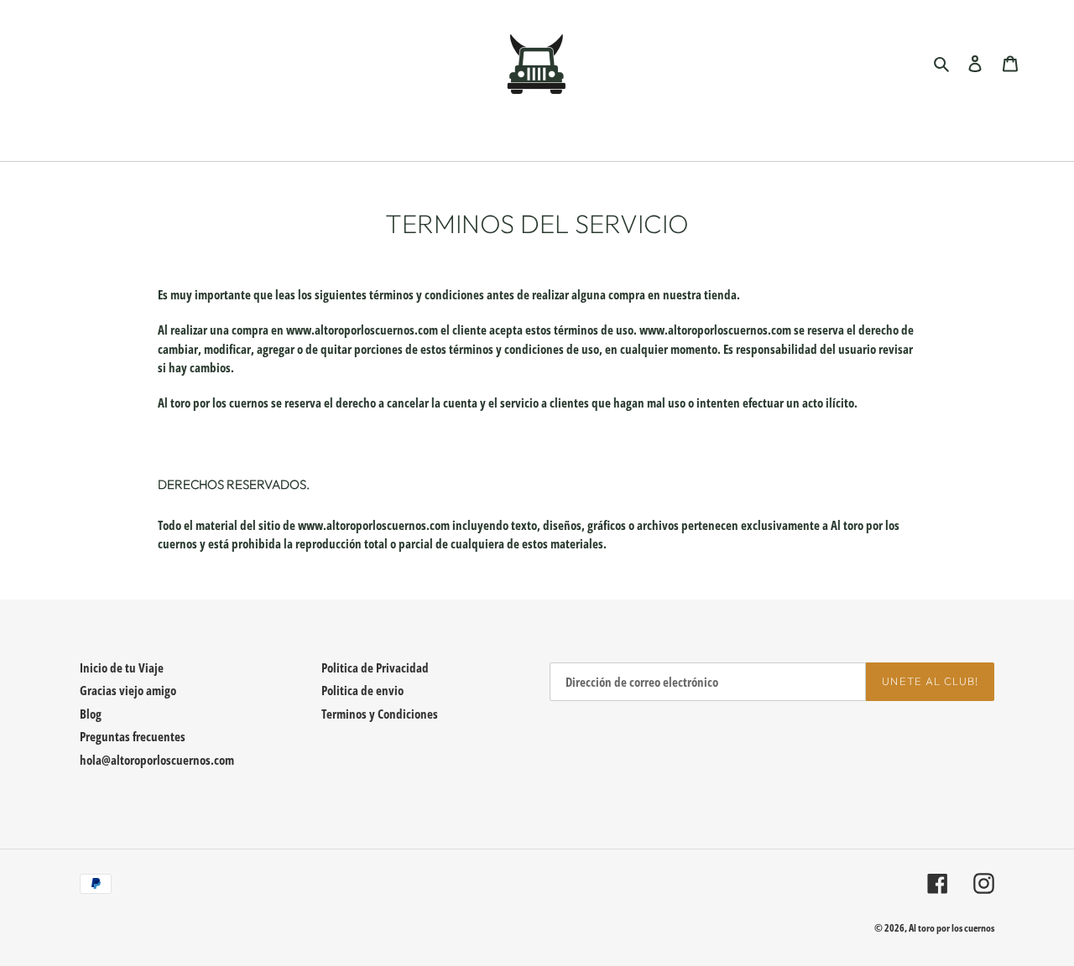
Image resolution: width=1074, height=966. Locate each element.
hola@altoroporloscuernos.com (157, 759)
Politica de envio (362, 690)
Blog (91, 713)
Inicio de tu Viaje (122, 667)
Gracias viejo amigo (128, 690)
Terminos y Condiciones (379, 713)
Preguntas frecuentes (132, 736)
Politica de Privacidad (375, 667)
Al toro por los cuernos (951, 928)
